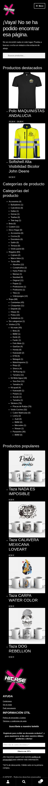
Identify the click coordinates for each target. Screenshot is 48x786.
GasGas (16, 346)
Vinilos (12, 324)
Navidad (16, 277)
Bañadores (15, 205)
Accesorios (13, 202)
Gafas (13, 211)
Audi (17, 419)
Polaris (16, 394)
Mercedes (19, 425)
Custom (12, 227)
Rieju (15, 365)
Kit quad (14, 388)
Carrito (37, 779)
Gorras (14, 214)
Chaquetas (15, 306)
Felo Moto (17, 343)
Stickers (14, 403)
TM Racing (17, 372)
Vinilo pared (16, 249)
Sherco (16, 369)
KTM (15, 356)
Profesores (17, 290)
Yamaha (16, 375)
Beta (11, 224)
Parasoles (17, 432)
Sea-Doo (17, 381)
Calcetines (15, 208)
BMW (15, 334)
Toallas (14, 217)
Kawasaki (17, 353)
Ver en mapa (7, 705)
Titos (15, 293)
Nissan (18, 428)
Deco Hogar (14, 230)
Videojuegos (18, 296)
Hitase (13, 312)
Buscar (24, 782)
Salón (13, 242)
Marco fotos (16, 258)
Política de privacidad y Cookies (14, 718)
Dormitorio (15, 239)
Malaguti (16, 359)
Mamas (16, 274)
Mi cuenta (8, 782)
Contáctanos (7, 701)
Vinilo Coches (17, 410)
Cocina (14, 236)
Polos (13, 315)
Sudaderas (15, 318)
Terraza (14, 246)
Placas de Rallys (20, 406)
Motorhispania (19, 362)
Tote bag (14, 220)
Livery (15, 416)
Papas (15, 284)
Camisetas (15, 302)
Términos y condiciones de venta (14, 721)
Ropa (11, 299)
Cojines (14, 255)
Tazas (13, 261)
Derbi (15, 337)
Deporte (14, 309)
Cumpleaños (18, 268)
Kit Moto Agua (17, 378)
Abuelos (16, 265)
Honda (16, 350)
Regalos (12, 252)
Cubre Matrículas (20, 413)
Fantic (15, 340)
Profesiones (18, 287)
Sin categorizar (15, 321)
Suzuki (16, 397)
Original (16, 280)
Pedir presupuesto (9, 708)
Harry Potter (18, 271)
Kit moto (14, 328)
